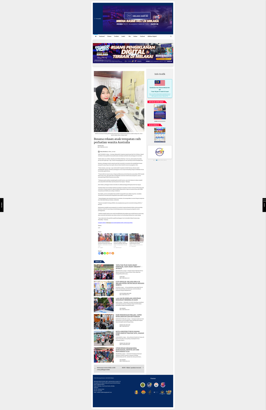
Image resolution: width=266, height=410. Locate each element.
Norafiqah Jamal (101, 145)
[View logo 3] (156, 161)
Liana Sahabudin (123, 308)
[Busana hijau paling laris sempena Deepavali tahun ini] (105, 237)
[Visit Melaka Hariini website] (133, 53)
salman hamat (122, 276)
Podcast (142, 36)
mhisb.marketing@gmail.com (104, 392)
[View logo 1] (153, 161)
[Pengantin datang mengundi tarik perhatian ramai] (136, 237)
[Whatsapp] (105, 253)
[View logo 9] (165, 161)
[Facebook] (99, 253)
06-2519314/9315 (100, 389)
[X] (102, 253)
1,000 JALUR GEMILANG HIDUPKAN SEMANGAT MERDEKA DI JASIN (128, 299)
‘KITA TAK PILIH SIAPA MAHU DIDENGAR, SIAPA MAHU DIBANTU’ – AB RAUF (129, 266)
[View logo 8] (164, 161)
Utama (109, 36)
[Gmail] (110, 253)
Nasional (102, 36)
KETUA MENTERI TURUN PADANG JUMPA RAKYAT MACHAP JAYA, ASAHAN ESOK (130, 333)
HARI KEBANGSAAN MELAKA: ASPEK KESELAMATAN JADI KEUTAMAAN (129, 315)
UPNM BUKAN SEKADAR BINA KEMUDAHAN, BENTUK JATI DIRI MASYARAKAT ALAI (127, 349)
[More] (113, 253)
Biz (130, 36)
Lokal (123, 36)
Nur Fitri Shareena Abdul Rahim (125, 293)
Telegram (108, 222)
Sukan (135, 36)
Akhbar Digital (152, 36)
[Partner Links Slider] (159, 153)
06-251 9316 (99, 390)
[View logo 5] (159, 161)
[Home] (96, 36)
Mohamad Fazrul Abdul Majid (125, 324)
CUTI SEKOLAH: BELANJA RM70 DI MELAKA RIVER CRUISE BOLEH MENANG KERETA (130, 283)
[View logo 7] (162, 161)
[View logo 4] (158, 161)
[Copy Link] (107, 253)
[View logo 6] (161, 161)
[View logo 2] (155, 161)
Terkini (116, 36)
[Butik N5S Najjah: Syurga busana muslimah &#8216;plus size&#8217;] (121, 237)
